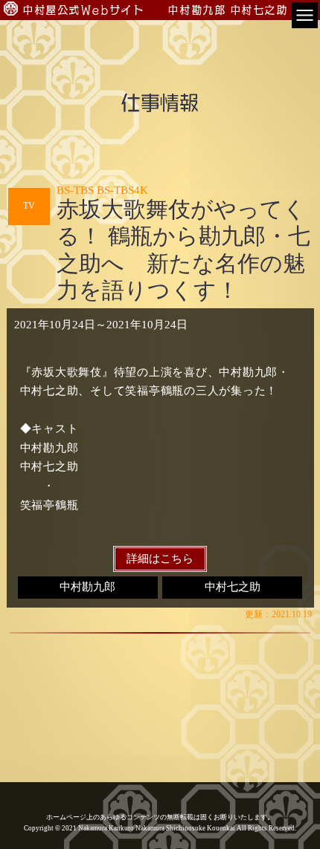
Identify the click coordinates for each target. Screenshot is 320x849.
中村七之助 (232, 587)
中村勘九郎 (87, 587)
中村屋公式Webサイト (83, 10)
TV (29, 206)
